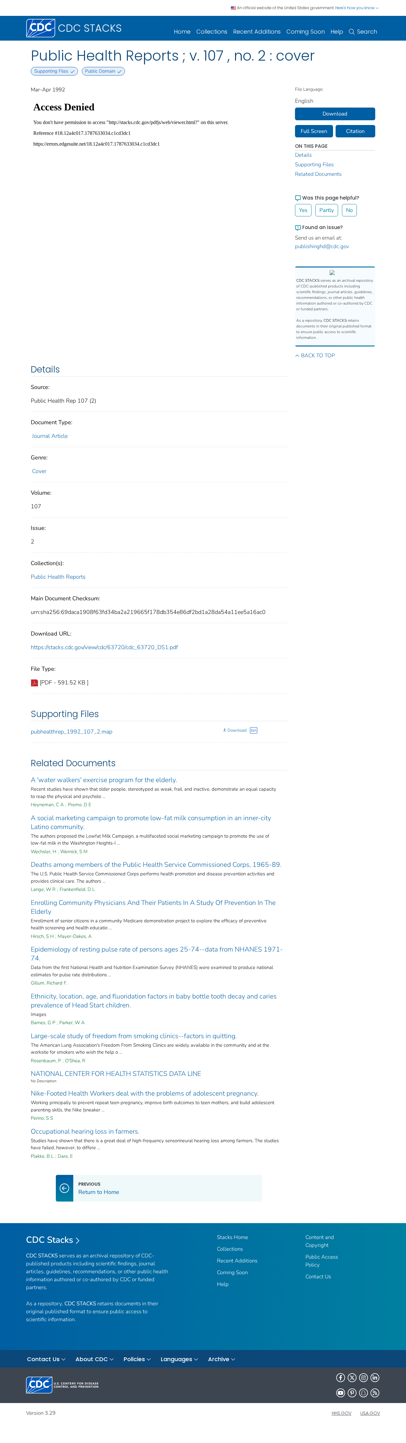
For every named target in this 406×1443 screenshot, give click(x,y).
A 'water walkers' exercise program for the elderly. (104, 779)
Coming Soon (305, 32)
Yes (303, 210)
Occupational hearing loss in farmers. (85, 1131)
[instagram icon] (363, 1378)
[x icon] (352, 1378)
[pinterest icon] (352, 1393)
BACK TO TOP (318, 355)
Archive (218, 1359)
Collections (211, 32)
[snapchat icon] (363, 1393)
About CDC (91, 1359)
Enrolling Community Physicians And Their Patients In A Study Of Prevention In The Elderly (153, 907)
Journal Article (50, 436)
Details (303, 155)
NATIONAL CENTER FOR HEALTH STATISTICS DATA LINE (116, 1073)
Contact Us (318, 1276)
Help (337, 32)
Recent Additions (257, 32)
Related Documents (318, 174)
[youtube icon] (341, 1393)
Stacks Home (232, 1237)
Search (367, 32)
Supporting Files (314, 164)
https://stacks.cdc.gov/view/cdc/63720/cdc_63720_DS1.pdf (104, 647)
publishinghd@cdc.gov (322, 246)
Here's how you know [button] (355, 7)
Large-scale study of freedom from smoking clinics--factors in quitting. (134, 1035)
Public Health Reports (58, 577)
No (349, 210)
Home (182, 32)
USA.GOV (370, 1413)
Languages (176, 1359)
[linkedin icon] (375, 1378)
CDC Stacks (49, 1240)
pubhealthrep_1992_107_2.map (71, 731)
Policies (134, 1359)
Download (236, 730)
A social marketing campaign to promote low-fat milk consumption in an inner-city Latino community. (151, 822)
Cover (39, 471)
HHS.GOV (341, 1413)
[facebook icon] (341, 1378)
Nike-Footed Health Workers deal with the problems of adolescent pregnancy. (145, 1093)
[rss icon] (375, 1393)
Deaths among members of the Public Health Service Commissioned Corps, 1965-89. (156, 864)
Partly (326, 210)
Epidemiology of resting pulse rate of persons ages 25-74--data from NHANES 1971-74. (157, 954)
